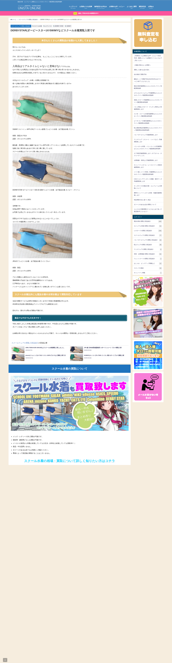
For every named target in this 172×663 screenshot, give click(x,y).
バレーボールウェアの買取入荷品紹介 (147, 240)
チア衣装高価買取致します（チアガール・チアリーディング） (148, 154)
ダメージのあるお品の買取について (145, 204)
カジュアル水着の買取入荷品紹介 (147, 226)
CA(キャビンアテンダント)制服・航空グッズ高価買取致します (148, 180)
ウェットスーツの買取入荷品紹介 (147, 258)
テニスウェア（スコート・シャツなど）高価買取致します (148, 141)
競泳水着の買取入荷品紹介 (147, 221)
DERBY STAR (59, 26)
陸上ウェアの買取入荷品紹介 (147, 244)
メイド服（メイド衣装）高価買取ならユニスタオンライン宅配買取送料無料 (148, 173)
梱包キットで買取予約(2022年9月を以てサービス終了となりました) (147, 80)
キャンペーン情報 (147, 273)
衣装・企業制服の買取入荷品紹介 (147, 254)
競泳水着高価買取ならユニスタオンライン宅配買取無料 (148, 87)
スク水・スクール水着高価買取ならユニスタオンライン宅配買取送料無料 (148, 115)
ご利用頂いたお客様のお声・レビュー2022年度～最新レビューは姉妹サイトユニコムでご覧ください (148, 58)
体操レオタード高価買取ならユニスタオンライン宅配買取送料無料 (148, 101)
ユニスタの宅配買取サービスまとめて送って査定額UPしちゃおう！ (148, 210)
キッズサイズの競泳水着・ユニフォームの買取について (148, 187)
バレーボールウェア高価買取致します (146, 135)
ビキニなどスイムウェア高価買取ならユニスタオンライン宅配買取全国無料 (148, 94)
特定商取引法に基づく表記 (142, 200)
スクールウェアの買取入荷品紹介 (21, 26)
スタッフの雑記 (147, 268)
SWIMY (69, 26)
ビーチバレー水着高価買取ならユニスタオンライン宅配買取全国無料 (148, 122)
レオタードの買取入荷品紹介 (147, 230)
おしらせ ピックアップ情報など (147, 263)
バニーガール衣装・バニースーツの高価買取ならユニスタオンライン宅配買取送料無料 (148, 147)
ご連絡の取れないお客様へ (142, 65)
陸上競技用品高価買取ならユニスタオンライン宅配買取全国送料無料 (148, 129)
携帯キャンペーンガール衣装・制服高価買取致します (148, 194)
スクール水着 (38, 26)
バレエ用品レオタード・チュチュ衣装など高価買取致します (148, 108)
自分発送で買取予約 (140, 74)
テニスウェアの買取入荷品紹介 (147, 249)
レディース (48, 26)
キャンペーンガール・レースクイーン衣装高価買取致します (148, 166)
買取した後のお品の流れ (141, 70)
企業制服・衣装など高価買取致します (146, 160)
